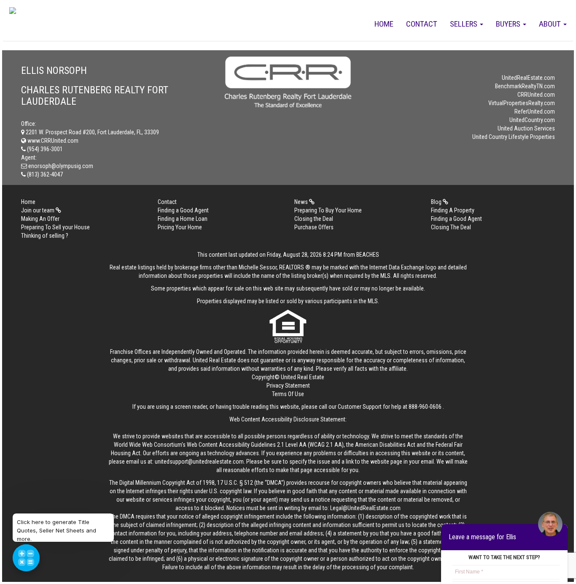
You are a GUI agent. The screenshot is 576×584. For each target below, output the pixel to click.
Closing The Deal (451, 227)
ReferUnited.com (534, 111)
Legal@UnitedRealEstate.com (365, 508)
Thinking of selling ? (44, 235)
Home (383, 24)
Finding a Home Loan (182, 218)
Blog (437, 201)
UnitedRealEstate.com (528, 77)
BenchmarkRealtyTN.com (525, 86)
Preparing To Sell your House (55, 227)
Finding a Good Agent (183, 210)
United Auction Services (526, 128)
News (301, 201)
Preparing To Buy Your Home (328, 210)
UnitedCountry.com (532, 120)
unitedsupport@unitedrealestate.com (199, 461)
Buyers (509, 24)
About (551, 24)
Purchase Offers (314, 227)
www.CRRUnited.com (52, 140)
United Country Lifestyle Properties (513, 136)
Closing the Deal (313, 218)
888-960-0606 (425, 406)
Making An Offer (40, 218)
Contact (421, 24)
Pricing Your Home (180, 227)
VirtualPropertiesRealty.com (521, 103)
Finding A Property (452, 210)
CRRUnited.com (536, 94)
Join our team (38, 210)
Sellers (464, 24)
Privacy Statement (288, 385)
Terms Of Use (288, 394)
